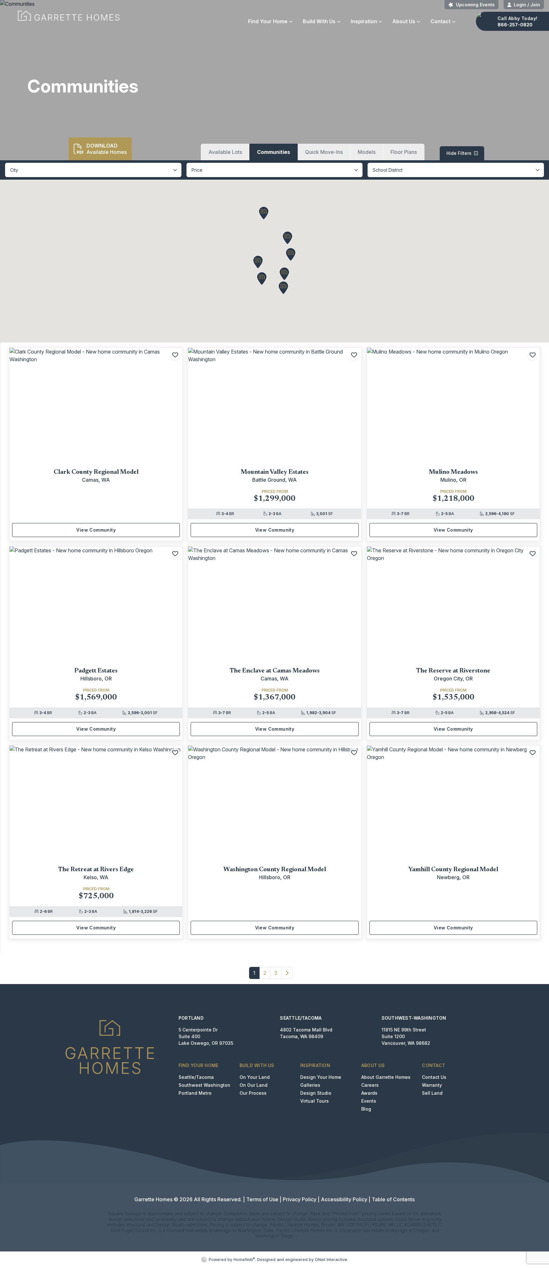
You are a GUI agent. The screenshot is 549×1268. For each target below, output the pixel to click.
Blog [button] (366, 1109)
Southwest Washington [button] (204, 1085)
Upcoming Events (475, 4)
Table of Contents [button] (393, 1199)
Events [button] (368, 1101)
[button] (225, 152)
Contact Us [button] (434, 1077)
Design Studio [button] (315, 1093)
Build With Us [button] (319, 21)
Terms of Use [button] (262, 1199)
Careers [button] (370, 1085)
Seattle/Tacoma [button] (196, 1077)
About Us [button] (403, 21)
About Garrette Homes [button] (385, 1077)
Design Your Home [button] (320, 1077)
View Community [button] (96, 530)
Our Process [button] (253, 1093)
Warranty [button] (432, 1085)
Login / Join (527, 4)
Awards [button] (369, 1093)
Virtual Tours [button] (314, 1101)
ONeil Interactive (331, 1259)
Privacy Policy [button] (299, 1199)
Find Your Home (268, 21)
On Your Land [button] (255, 1077)
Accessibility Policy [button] (344, 1199)
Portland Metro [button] (195, 1093)
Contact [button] (440, 21)
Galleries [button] (310, 1085)
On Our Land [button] (254, 1085)
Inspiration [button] (364, 21)
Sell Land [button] (432, 1093)
